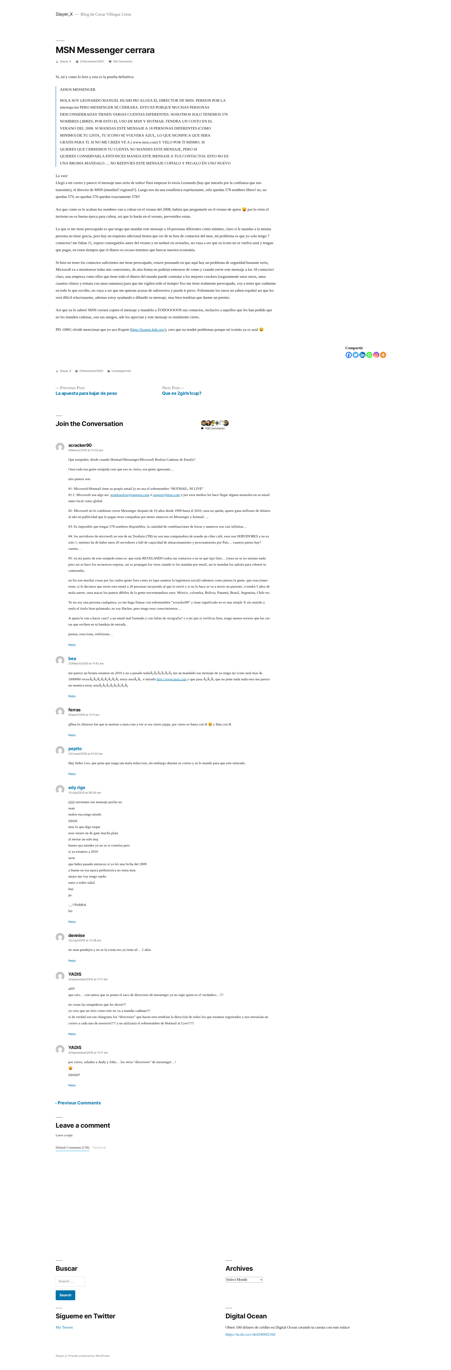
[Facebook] (349, 355)
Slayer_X (64, 14)
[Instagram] (376, 355)
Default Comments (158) (72, 1148)
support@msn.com (166, 495)
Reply (72, 644)
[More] (383, 355)
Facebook (99, 1148)
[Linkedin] (362, 355)
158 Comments (122, 61)
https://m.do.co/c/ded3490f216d (250, 1334)
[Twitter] (356, 355)
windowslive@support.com (129, 495)
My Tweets (64, 1327)
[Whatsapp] (369, 355)
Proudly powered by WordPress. (89, 1355)
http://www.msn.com (172, 679)
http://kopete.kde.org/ (148, 329)
